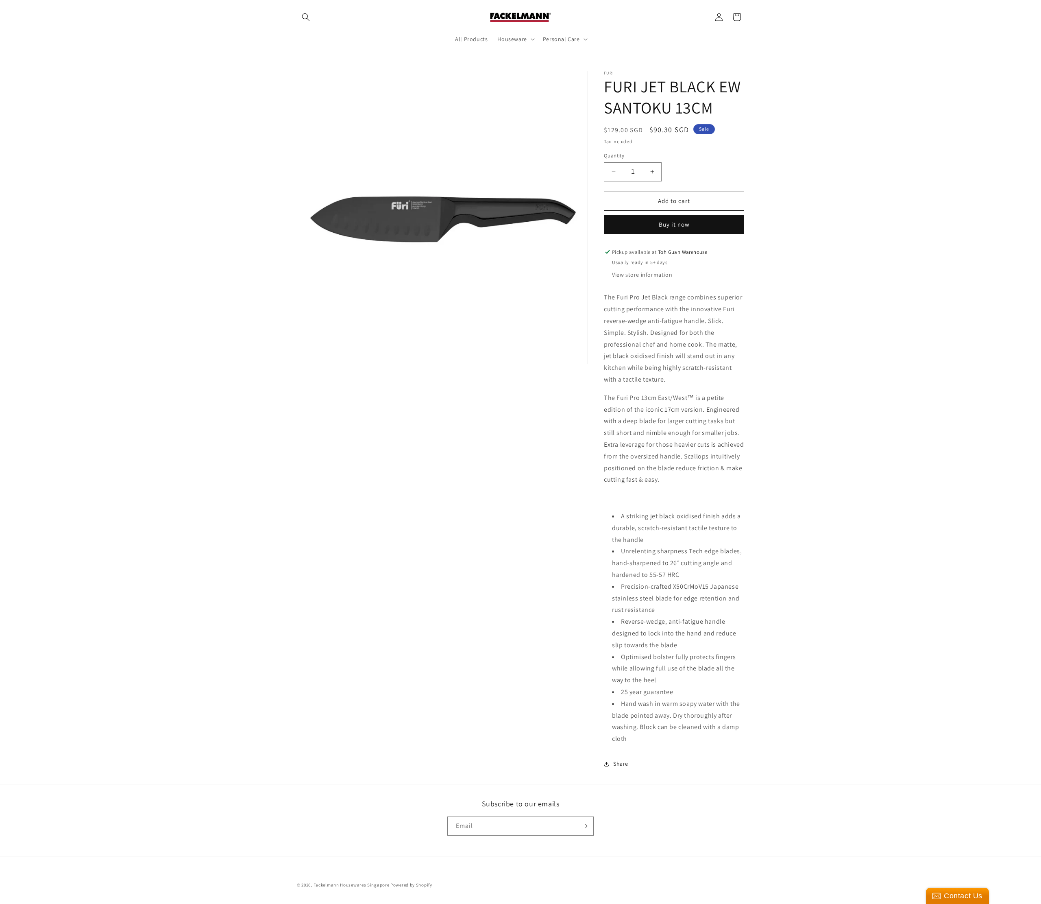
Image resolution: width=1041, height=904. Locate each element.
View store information (642, 274)
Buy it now (674, 224)
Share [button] (620, 763)
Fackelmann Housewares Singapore (352, 885)
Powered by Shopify (411, 885)
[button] (306, 17)
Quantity (614, 155)
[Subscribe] (584, 826)
